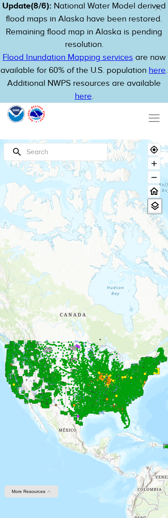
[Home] (153, 191)
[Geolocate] (153, 149)
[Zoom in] (153, 163)
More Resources (29, 491)
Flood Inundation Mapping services (68, 57)
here (157, 70)
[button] (158, 7)
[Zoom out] (153, 177)
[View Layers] (154, 205)
